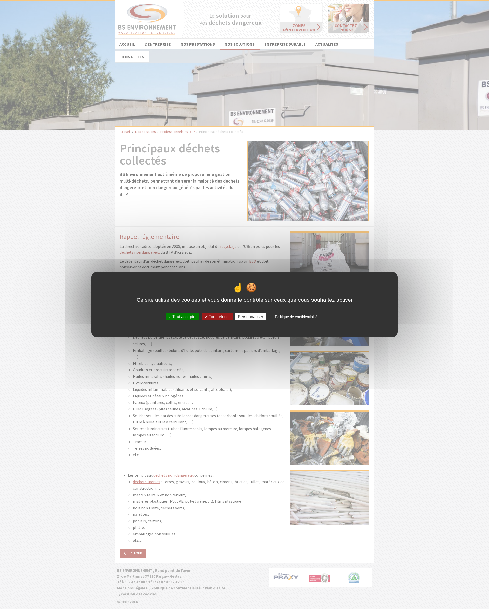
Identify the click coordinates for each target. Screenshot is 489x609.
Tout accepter (184, 317)
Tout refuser (219, 317)
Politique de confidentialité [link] (296, 317)
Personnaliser (250, 317)
